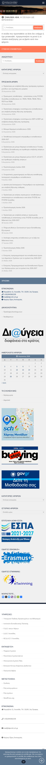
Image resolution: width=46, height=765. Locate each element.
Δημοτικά (7, 400)
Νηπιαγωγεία (8, 395)
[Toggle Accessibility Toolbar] (41, 760)
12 (17, 370)
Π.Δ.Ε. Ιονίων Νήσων (11, 628)
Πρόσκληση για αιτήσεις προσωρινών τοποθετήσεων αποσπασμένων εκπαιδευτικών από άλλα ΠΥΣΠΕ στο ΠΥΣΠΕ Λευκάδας (21, 197)
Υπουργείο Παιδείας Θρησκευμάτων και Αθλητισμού (22, 619)
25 (11, 376)
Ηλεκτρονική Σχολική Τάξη (13, 661)
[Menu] (43, 2)
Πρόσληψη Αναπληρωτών (13, 312)
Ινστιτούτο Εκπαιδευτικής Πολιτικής (16, 624)
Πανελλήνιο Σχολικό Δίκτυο (13, 656)
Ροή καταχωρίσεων (10, 688)
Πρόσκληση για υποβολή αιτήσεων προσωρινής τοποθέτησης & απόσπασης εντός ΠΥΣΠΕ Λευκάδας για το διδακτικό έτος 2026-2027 (22, 217)
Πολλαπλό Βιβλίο (10, 671)
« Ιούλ (4, 383)
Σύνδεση (7, 683)
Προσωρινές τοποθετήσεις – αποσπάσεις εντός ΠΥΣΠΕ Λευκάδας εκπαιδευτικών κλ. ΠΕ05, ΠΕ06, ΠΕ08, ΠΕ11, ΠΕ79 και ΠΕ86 (22, 98)
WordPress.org (9, 698)
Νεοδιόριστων (8, 317)
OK (24, 762)
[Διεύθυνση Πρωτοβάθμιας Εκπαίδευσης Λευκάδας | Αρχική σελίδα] (12, 3)
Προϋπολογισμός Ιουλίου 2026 (14, 167)
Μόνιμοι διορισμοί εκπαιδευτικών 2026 (17, 129)
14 (29, 370)
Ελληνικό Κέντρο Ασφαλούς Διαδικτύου (17, 666)
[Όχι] (43, 757)
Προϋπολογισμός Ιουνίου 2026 (14, 207)
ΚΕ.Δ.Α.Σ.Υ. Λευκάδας (11, 638)
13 (23, 370)
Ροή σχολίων (8, 693)
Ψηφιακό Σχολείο (10, 651)
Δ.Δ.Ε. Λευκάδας (9, 633)
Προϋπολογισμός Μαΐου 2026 (14, 248)
